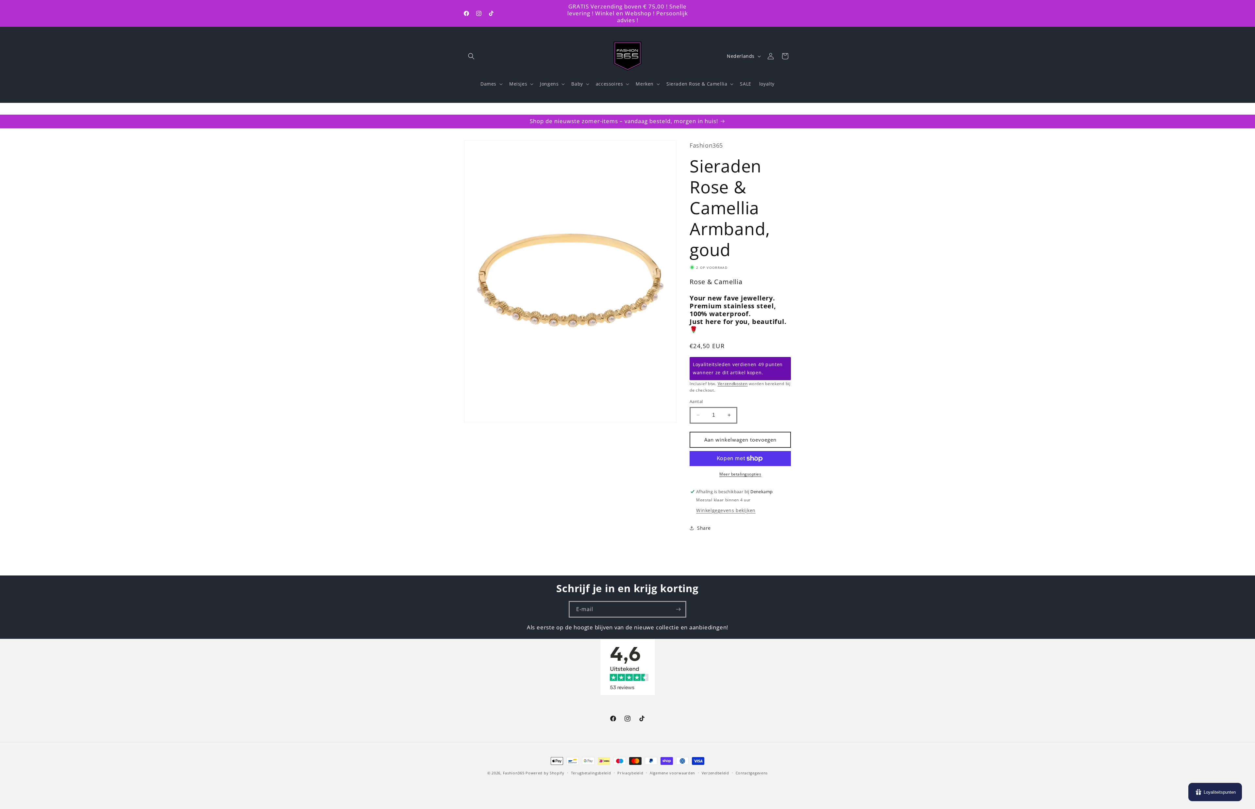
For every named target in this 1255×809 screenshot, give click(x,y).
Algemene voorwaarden (672, 772)
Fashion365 (514, 772)
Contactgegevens (752, 772)
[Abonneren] (678, 609)
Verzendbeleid (715, 772)
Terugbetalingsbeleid (591, 772)
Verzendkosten (733, 383)
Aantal (696, 401)
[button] (471, 56)
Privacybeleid (630, 772)
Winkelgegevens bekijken (726, 510)
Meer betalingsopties (740, 474)
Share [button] (704, 528)
